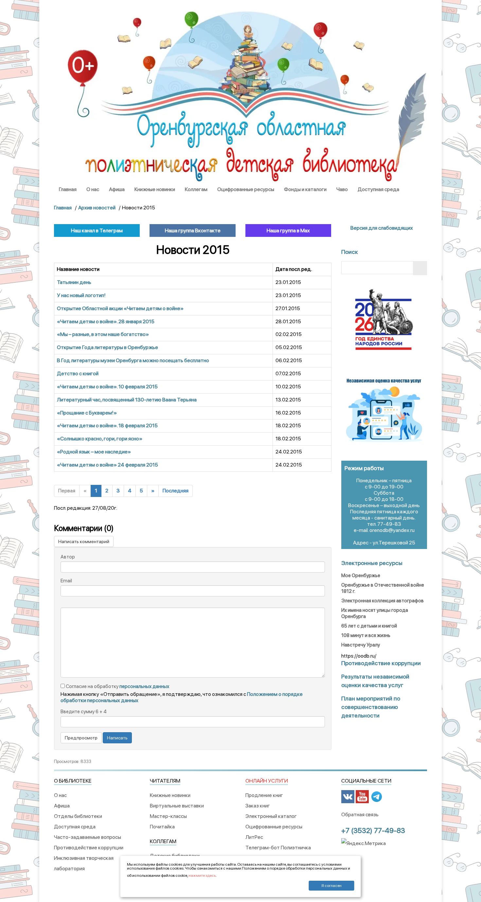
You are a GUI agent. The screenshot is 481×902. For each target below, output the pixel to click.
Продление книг (264, 795)
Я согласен (331, 885)
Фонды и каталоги (305, 189)
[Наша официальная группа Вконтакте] (347, 796)
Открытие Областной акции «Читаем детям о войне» (120, 308)
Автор (68, 557)
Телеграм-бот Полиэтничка (278, 847)
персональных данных (144, 686)
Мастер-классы (168, 816)
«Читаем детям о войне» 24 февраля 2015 (107, 465)
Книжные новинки (154, 189)
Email (66, 581)
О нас (92, 189)
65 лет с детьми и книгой (369, 626)
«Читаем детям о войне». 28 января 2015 (105, 321)
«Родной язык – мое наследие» (94, 452)
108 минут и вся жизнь (365, 635)
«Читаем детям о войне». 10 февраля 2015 (107, 386)
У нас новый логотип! (81, 295)
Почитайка (162, 826)
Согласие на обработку (117, 686)
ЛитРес (254, 837)
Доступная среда (378, 189)
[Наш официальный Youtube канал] (362, 796)
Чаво (342, 189)
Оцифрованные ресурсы (245, 189)
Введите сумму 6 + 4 (84, 712)
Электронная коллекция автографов (382, 601)
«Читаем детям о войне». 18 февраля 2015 (107, 425)
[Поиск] (420, 268)
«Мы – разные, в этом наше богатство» (103, 334)
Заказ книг (257, 806)
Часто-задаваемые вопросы (87, 837)
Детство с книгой (77, 373)
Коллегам (196, 189)
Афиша (117, 189)
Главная (68, 189)
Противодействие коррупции (88, 847)
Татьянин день (74, 282)
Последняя (175, 490)
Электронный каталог (271, 816)
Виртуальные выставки (177, 806)
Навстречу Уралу (360, 645)
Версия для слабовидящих (381, 228)
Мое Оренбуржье (360, 575)
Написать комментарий (83, 541)
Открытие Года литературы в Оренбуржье (107, 347)
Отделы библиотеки (78, 816)
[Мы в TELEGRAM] (376, 796)
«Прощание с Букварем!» (87, 413)
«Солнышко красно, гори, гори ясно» (99, 438)
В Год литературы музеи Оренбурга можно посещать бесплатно (133, 360)
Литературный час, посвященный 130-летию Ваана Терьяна (127, 400)
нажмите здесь (202, 875)
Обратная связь (360, 814)
